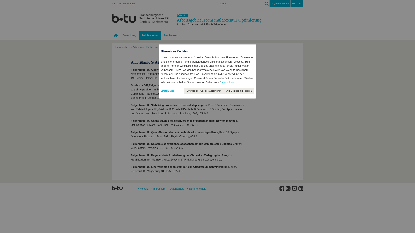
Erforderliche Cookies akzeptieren (204, 90)
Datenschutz (226, 82)
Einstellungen (168, 90)
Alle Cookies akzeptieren (239, 90)
